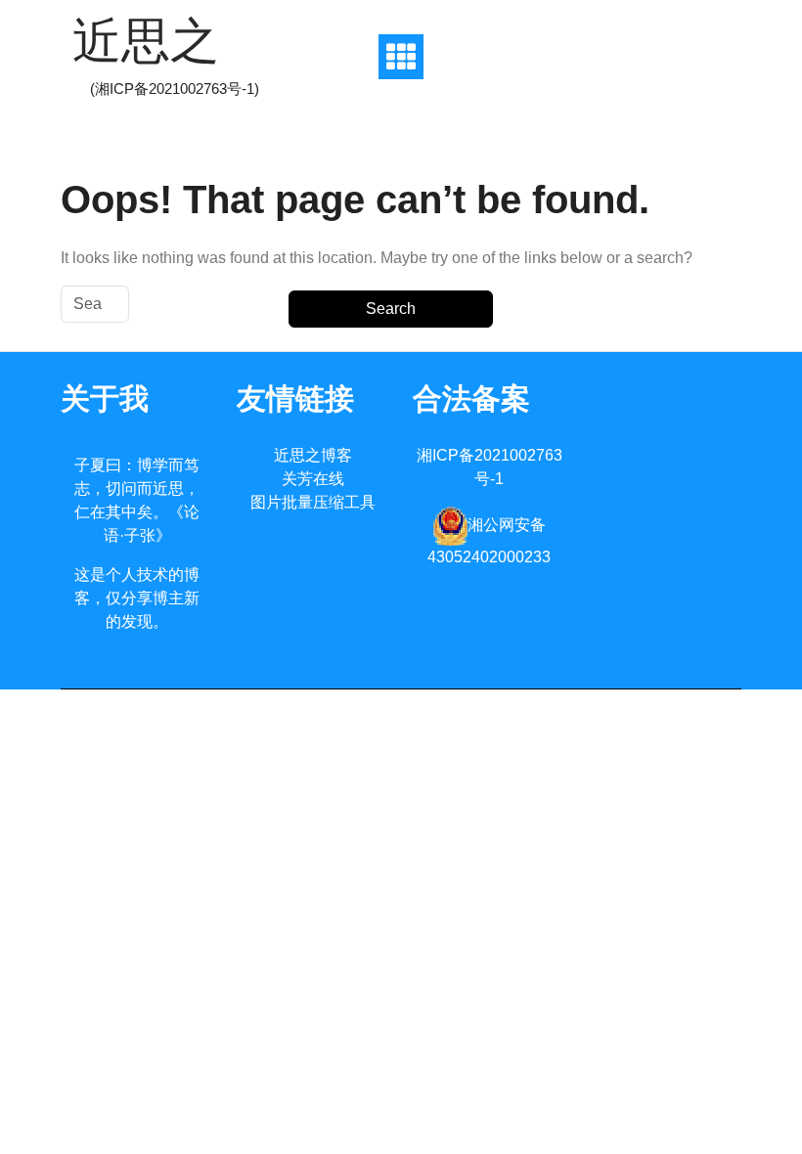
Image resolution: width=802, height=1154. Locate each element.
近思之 (145, 41)
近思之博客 (313, 455)
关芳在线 (313, 478)
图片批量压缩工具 (313, 502)
